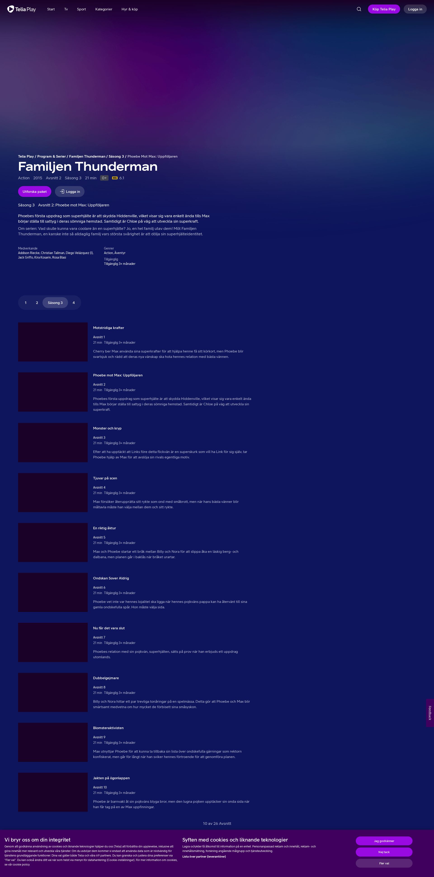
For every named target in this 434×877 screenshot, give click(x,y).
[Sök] (359, 9)
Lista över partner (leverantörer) (204, 856)
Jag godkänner (384, 840)
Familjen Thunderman (87, 156)
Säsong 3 (116, 156)
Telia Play (26, 156)
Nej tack (384, 852)
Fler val (384, 863)
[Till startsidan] (21, 9)
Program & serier (51, 156)
